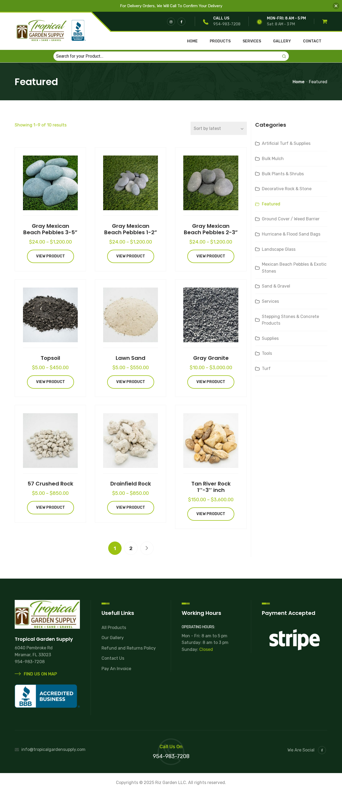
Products (220, 41)
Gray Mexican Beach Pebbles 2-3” (211, 229)
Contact (312, 41)
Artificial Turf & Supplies (286, 143)
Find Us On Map (40, 673)
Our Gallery (113, 637)
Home (192, 41)
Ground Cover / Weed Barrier (291, 218)
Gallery (282, 41)
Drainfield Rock (130, 483)
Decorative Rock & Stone (287, 188)
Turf (266, 368)
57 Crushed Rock (50, 483)
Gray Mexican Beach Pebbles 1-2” (130, 229)
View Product (50, 256)
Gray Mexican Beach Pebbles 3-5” (50, 229)
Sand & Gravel (276, 286)
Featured (271, 203)
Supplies (270, 338)
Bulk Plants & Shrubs (283, 173)
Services (252, 41)
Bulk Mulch (273, 158)
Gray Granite (211, 358)
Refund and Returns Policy (129, 648)
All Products (114, 627)
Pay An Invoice (116, 668)
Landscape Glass (279, 249)
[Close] (336, 6)
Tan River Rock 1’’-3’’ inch (211, 487)
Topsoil (50, 358)
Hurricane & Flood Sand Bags (291, 234)
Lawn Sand (130, 358)
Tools (267, 353)
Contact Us (113, 658)
